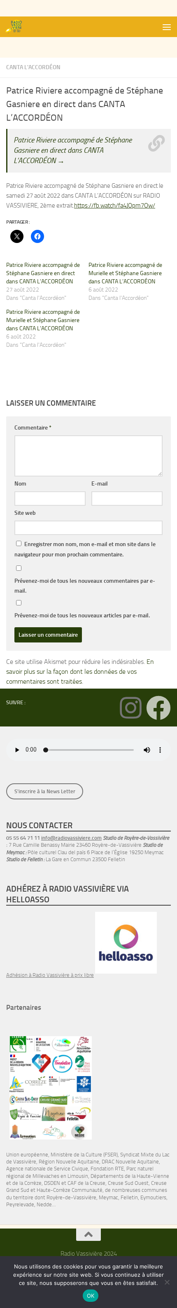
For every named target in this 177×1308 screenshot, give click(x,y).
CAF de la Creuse (86, 1183)
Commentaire (32, 427)
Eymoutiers (153, 1197)
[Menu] (166, 26)
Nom (20, 483)
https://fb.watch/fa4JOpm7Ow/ (114, 205)
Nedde (44, 1204)
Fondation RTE (107, 1169)
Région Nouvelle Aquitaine (69, 1162)
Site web (25, 512)
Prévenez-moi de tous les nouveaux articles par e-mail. (82, 615)
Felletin (129, 1197)
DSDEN (52, 1183)
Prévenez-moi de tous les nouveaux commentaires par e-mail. (84, 585)
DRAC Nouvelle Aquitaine (130, 1162)
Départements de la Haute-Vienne (130, 1176)
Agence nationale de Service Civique (47, 1169)
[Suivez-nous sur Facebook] (158, 708)
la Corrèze (30, 1183)
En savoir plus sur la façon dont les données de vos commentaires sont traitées (80, 671)
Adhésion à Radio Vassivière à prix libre (50, 975)
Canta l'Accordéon (33, 67)
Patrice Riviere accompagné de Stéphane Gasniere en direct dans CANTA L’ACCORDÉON (43, 273)
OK (91, 1295)
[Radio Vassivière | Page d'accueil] (17, 27)
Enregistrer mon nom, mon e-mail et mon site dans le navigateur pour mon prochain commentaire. (85, 549)
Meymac (108, 1197)
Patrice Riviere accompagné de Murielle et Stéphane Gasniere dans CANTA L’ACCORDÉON (125, 273)
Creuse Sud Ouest (128, 1183)
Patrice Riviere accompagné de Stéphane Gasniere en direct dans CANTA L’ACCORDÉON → (73, 150)
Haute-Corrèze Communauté (69, 1190)
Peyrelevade (20, 1204)
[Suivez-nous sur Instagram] (130, 708)
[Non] (167, 1282)
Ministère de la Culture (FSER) (84, 1155)
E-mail (99, 483)
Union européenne (27, 1155)
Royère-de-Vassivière (71, 1197)
